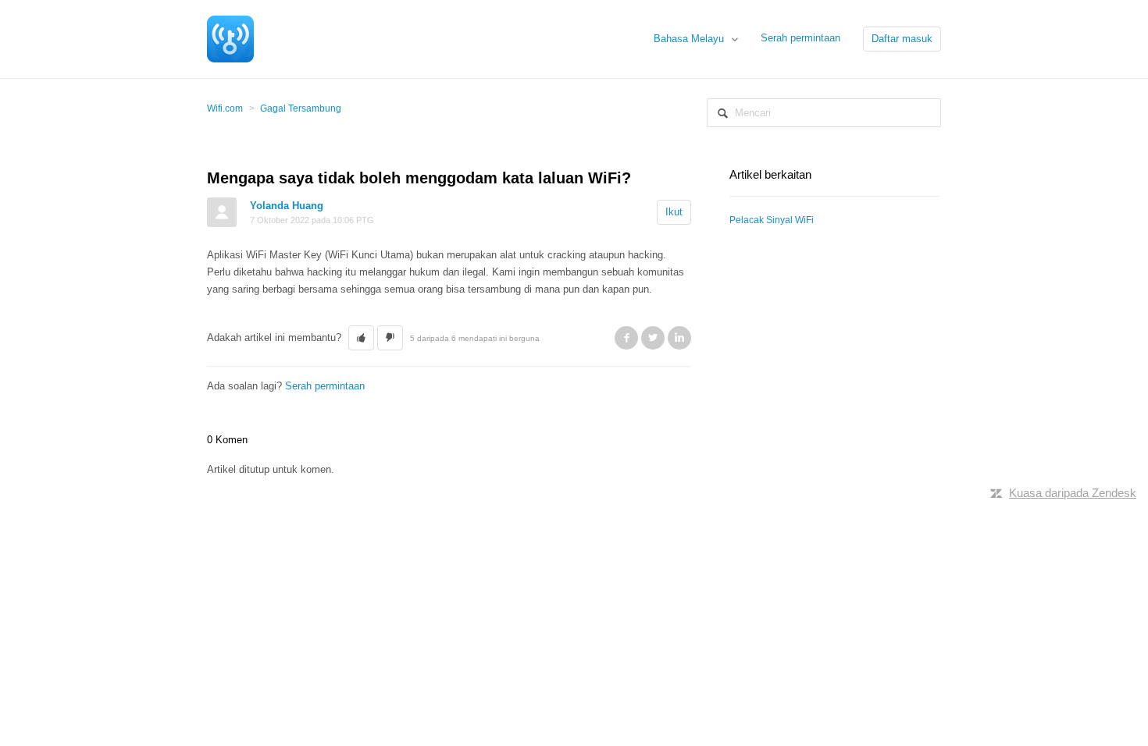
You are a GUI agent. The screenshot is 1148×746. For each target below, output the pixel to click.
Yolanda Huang (286, 205)
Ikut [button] (674, 212)
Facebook (626, 338)
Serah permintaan (800, 38)
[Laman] (230, 38)
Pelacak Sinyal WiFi (771, 220)
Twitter (653, 338)
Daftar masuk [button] (902, 38)
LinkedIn (679, 338)
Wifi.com (225, 108)
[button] (361, 337)
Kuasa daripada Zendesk (1072, 492)
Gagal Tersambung (300, 108)
